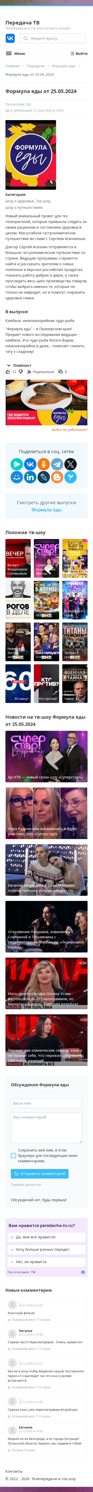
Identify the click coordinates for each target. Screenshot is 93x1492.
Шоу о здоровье (19, 200)
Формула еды (64, 65)
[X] (70, 464)
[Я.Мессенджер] (17, 464)
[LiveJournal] (43, 477)
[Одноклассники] (43, 464)
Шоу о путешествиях (24, 207)
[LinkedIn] (30, 477)
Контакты (13, 1471)
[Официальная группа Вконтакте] (10, 38)
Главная (12, 65)
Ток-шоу (43, 200)
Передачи (36, 65)
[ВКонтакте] (30, 464)
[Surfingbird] (70, 477)
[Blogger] (57, 477)
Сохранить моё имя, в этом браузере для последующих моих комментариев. (48, 1155)
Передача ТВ (22, 22)
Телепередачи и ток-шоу (54, 1478)
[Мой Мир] (17, 477)
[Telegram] (57, 464)
